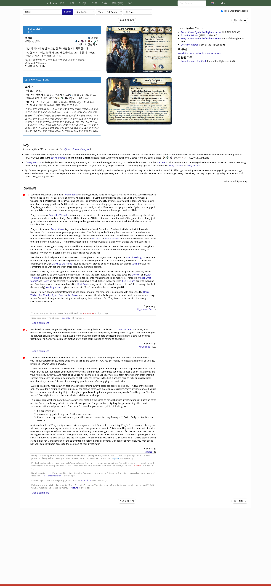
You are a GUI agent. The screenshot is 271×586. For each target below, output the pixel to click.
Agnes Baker (58, 295)
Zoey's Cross (193, 165)
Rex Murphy (45, 295)
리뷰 (104, 3)
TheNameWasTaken (52, 475)
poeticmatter (88, 313)
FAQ (130, 3)
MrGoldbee (144, 346)
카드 (94, 3)
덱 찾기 (83, 3)
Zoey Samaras (57, 157)
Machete (161, 162)
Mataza (148, 451)
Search (67, 11)
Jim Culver (73, 295)
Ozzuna (74, 487)
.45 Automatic (112, 238)
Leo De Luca (128, 280)
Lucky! (46, 280)
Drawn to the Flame (62, 263)
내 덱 (71, 3)
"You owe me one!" (122, 329)
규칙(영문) (117, 3)
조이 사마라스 (35, 29)
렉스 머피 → (240, 20)
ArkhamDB (56, 3)
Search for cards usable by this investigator (199, 53)
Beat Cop (82, 284)
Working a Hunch (54, 287)
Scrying (135, 263)
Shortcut (136, 274)
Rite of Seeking (133, 257)
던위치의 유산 (127, 20)
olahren (137, 465)
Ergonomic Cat (144, 309)
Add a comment (40, 322)
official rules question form (77, 149)
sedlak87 (66, 318)
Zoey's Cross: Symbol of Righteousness (201, 32)
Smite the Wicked (190, 35)
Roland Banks (71, 194)
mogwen (115, 458)
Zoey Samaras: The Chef (194, 60)
